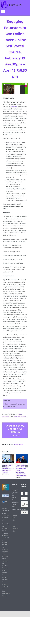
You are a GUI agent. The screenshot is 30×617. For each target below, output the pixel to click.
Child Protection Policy (15, 529)
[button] (3, 466)
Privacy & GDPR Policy (14, 518)
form (8, 404)
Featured (20, 414)
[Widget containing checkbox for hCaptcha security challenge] (24, 504)
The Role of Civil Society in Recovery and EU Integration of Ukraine (8, 468)
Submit (24, 512)
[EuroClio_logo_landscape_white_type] (11, 1)
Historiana (13, 107)
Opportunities (5, 416)
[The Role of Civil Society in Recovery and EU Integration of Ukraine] (8, 455)
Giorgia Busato (18, 444)
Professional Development (19, 416)
